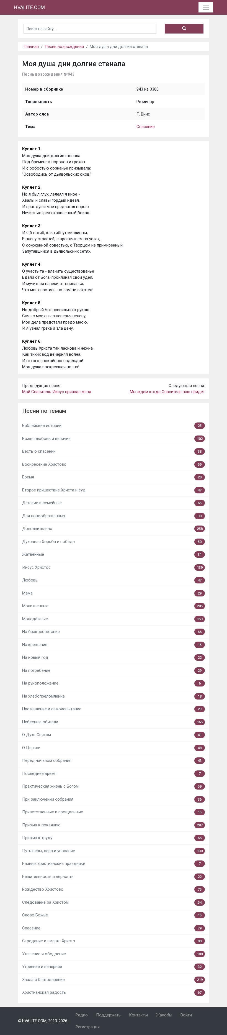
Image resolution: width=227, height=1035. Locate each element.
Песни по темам (44, 411)
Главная (31, 46)
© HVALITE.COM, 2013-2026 (42, 1021)
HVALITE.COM (29, 7)
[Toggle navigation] (205, 7)
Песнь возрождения (64, 46)
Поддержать (108, 1015)
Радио (82, 1015)
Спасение (145, 126)
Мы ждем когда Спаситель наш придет (167, 391)
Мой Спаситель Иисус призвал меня (56, 391)
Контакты (138, 1015)
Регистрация (88, 1026)
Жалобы (164, 1015)
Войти (186, 1015)
